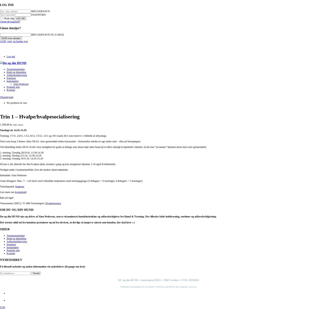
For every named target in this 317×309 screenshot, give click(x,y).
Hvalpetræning (53, 203)
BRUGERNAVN (40, 11)
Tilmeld (36, 273)
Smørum (19, 186)
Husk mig (9, 18)
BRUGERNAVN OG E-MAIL (47, 34)
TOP (2, 307)
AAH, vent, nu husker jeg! (14, 41)
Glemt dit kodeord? (10, 21)
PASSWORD (38, 14)
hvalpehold (20, 192)
